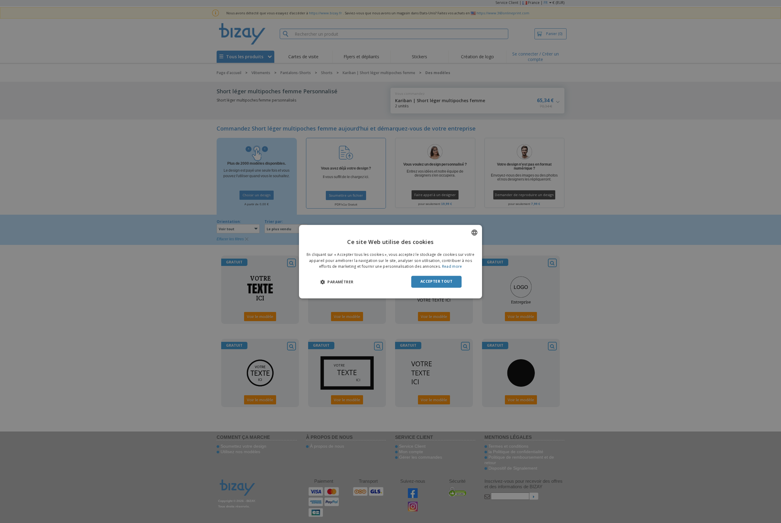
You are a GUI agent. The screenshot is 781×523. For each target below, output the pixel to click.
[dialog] (390, 261)
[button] (337, 282)
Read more (452, 266)
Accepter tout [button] (436, 281)
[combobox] (474, 232)
